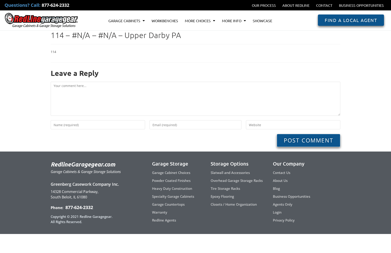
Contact (324, 5)
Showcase (262, 20)
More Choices (198, 20)
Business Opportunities (361, 5)
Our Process (264, 5)
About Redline (296, 5)
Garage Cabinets (124, 20)
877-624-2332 (78, 207)
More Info (231, 20)
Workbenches (165, 20)
